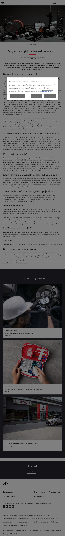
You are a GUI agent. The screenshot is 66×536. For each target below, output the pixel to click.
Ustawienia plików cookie (17, 96)
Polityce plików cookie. (47, 91)
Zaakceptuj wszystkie (50, 96)
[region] (32, 88)
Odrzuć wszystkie (36, 96)
